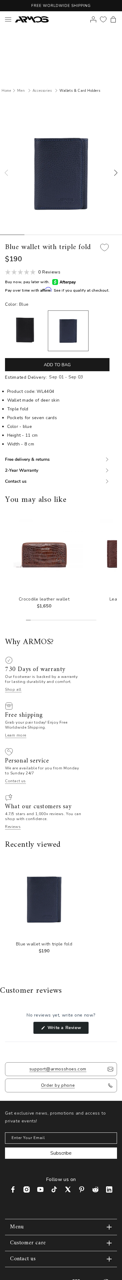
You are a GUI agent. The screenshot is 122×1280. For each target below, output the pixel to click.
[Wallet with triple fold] (25, 330)
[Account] (93, 19)
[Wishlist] (103, 19)
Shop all (13, 689)
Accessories (42, 90)
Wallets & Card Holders (79, 90)
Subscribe (61, 1153)
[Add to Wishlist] (104, 247)
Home (6, 90)
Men (21, 90)
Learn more (15, 735)
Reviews (13, 827)
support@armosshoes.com (57, 1069)
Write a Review (67, 1029)
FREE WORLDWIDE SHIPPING (61, 5)
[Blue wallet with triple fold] (68, 330)
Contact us (15, 781)
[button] (113, 19)
